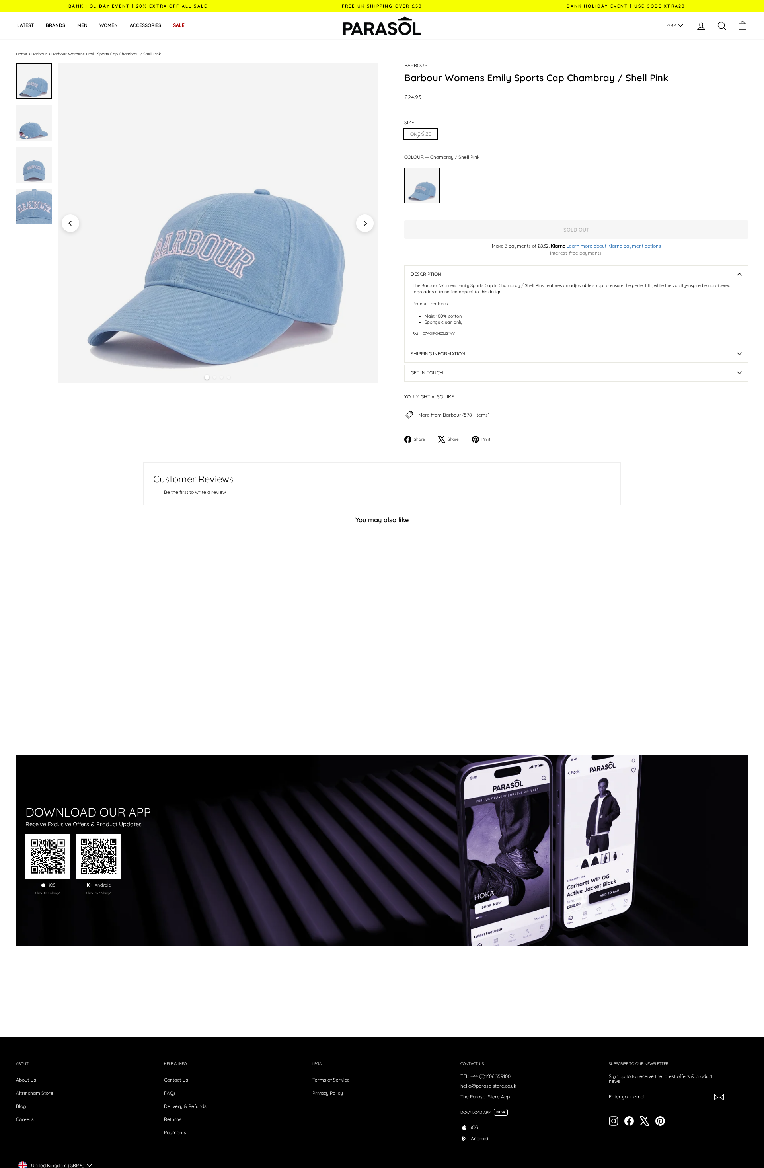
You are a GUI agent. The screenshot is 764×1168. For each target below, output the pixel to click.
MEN (82, 25)
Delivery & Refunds (185, 1106)
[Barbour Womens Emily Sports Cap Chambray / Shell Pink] (422, 185)
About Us (26, 1080)
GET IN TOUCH (427, 373)
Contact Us (176, 1080)
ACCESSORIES (145, 25)
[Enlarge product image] (218, 223)
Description (426, 274)
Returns (172, 1119)
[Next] (365, 223)
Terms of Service (331, 1080)
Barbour (39, 54)
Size (409, 122)
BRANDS (55, 25)
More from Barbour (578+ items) (453, 415)
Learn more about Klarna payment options (614, 246)
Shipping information (438, 354)
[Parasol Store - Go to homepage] (382, 25)
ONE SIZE (420, 134)
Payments (175, 1132)
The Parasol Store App (485, 1097)
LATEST (25, 25)
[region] (218, 223)
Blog (21, 1106)
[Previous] (70, 223)
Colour (441, 157)
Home (21, 54)
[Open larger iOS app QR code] (47, 856)
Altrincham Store (34, 1093)
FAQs (170, 1093)
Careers (25, 1119)
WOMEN (108, 25)
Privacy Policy (327, 1093)
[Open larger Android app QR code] (98, 856)
